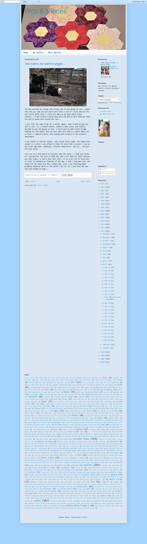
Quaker (31, 465)
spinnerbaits (29, 484)
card (55, 394)
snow (92, 482)
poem (87, 460)
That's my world (44, 493)
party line (63, 458)
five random (38, 415)
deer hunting (74, 406)
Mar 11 (108, 320)
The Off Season (105, 493)
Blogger (84, 517)
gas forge (89, 418)
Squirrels (79, 484)
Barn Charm (95, 382)
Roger (81, 470)
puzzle (119, 462)
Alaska (88, 377)
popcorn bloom (29, 462)
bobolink (30, 389)
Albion (97, 377)
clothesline (53, 399)
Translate (117, 103)
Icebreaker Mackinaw (39, 429)
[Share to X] (67, 175)
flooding (64, 415)
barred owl (28, 385)
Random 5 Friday (48, 468)
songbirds (105, 482)
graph (75, 422)
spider (116, 482)
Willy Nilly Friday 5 (78, 506)
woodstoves (50, 508)
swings (117, 489)
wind (96, 506)
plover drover (77, 460)
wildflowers (38, 506)
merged (117, 444)
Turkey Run (60, 498)
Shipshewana (60, 477)
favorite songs (66, 413)
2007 (103, 362)
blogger (86, 387)
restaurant (98, 468)
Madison (74, 441)
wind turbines (106, 506)
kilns (118, 434)
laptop (83, 436)
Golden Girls (93, 420)
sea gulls (70, 474)
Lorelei (65, 439)
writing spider (81, 508)
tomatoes (103, 496)
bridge (97, 389)
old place (28, 455)
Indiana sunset (43, 431)
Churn (103, 397)
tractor (27, 498)
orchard (56, 455)
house (114, 427)
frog (57, 418)
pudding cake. (85, 462)
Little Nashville (103, 436)
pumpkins (97, 462)
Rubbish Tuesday (76, 472)
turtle (98, 498)
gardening (77, 418)
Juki (77, 434)
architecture (69, 380)
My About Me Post (107, 114)
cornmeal (80, 401)
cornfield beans (69, 401)
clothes (41, 399)
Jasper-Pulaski (45, 434)
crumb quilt (104, 404)
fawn (76, 413)
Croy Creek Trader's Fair (73, 404)
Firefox (91, 413)
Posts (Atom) (43, 185)
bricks (90, 389)
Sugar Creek (105, 486)
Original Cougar (68, 455)
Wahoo (99, 501)
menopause (109, 444)
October (106, 241)
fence (83, 413)
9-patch (41, 377)
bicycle (74, 385)
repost (89, 468)
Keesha (109, 434)
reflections (79, 468)
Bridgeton (108, 390)
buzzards (116, 392)
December (107, 234)
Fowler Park (107, 415)
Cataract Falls (73, 394)
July (105, 251)
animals (116, 377)
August (106, 247)
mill (49, 446)
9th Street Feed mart (54, 377)
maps (67, 444)
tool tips (115, 496)
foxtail (117, 415)
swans (88, 489)
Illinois (53, 429)
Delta (85, 406)
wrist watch (69, 508)
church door (94, 397)
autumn (119, 380)
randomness (65, 468)
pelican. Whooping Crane (105, 458)
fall (116, 411)
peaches (91, 458)
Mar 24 (108, 288)
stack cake (109, 484)
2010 (103, 352)
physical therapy (63, 460)
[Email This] (63, 175)
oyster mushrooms (109, 455)
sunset (69, 489)
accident (78, 377)
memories (98, 444)
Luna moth (31, 441)
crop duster (58, 404)
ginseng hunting (57, 420)
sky (68, 479)
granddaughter (56, 422)
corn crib (57, 401)
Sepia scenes (89, 475)
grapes (68, 422)
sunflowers (47, 489)
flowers (74, 416)
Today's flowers (79, 496)
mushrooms (66, 448)
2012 (103, 228)
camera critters (32, 394)
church (81, 397)
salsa (102, 472)
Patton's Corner (78, 458)
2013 (103, 224)
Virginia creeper (66, 501)
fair (99, 411)
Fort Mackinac (95, 415)
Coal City (84, 399)
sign (87, 477)
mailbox (89, 441)
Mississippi (58, 446)
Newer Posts (30, 181)
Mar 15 (108, 317)
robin (45, 470)
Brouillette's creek (39, 392)
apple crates (39, 380)
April (105, 261)
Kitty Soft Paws (40, 436)
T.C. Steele (38, 491)
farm (42, 413)
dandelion (40, 406)
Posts (103, 170)
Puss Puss (108, 462)
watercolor (109, 501)
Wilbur (112, 503)
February (107, 345)
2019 (103, 204)
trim (44, 498)
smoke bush (81, 482)
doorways (70, 408)
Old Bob (103, 453)
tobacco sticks (64, 496)
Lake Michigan (65, 436)
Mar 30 (108, 271)
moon (84, 446)
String (59, 486)
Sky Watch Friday (114, 479)
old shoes (38, 455)
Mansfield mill (45, 444)
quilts (88, 465)
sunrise (59, 489)
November (107, 237)
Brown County (55, 392)
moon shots (94, 446)
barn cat (85, 382)
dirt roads (108, 406)
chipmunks (57, 397)
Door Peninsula (50, 408)
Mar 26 (108, 281)
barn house (107, 382)
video (37, 500)
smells (70, 482)
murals (44, 448)
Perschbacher (32, 460)
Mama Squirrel (100, 441)
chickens (119, 394)
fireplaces (101, 413)
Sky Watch (76, 479)
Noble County (102, 450)
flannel (47, 415)
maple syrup (57, 444)
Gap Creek (66, 418)
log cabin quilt (42, 439)
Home (26, 52)
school (49, 474)
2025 (103, 184)
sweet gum (98, 489)
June (105, 254)
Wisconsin (28, 508)
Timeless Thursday (30, 496)
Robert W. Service (33, 470)
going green (70, 420)
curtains (30, 406)
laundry (90, 436)
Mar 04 (108, 330)
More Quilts (54, 52)
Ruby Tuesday (91, 472)
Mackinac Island (62, 441)
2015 (103, 217)
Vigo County (54, 501)
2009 (103, 355)
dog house (119, 406)
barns (116, 382)
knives (53, 436)
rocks (62, 470)
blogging (96, 387)
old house (114, 453)
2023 (103, 190)
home (50, 427)
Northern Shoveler (34, 453)
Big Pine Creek (84, 385)
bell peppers (54, 385)
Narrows (106, 448)
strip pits (82, 487)
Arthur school (90, 380)
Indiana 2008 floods (97, 429)
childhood (32, 397)
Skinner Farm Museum (49, 479)
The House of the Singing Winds (85, 493)
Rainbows (35, 468)
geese (100, 418)
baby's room (63, 382)
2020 (103, 201)
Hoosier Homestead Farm (76, 427)
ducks (38, 411)
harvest (94, 424)
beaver (37, 385)
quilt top (61, 465)
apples (50, 380)
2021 (103, 197)
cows (38, 404)
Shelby (50, 477)
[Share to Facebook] (69, 175)
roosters (116, 470)
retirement (108, 468)
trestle (37, 498)
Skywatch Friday (36, 482)
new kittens (46, 450)
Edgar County (69, 411)
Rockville (70, 470)
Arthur (80, 380)
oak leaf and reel (76, 453)
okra (87, 453)
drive (120, 408)
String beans (69, 486)
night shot (76, 450)
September (107, 244)
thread (117, 493)
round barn (45, 472)
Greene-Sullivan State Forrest (39, 424)
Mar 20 (108, 303)
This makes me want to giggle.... (45, 63)
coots (35, 401)
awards (31, 382)
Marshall (75, 444)
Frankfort (28, 418)
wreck (60, 508)
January (106, 348)
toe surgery (92, 496)
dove (93, 408)
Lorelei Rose (105, 111)
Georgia (36, 420)
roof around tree (94, 470)
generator (28, 420)
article (101, 380)
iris (81, 432)
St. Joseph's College (95, 484)
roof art (106, 470)
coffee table (95, 399)
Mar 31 (108, 267)
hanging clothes (68, 424)
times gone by (44, 496)
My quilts (38, 52)
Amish (105, 378)
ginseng (45, 420)
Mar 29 (108, 274)
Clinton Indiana (30, 399)
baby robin (52, 382)
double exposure (83, 408)
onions (47, 455)
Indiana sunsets (58, 431)
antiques (28, 380)
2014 (103, 221)
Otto (79, 455)
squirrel (69, 484)
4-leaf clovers (30, 377)
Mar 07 (108, 327)
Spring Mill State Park (54, 484)
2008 (103, 359)
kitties (27, 436)
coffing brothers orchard (111, 399)
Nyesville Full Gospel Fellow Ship (55, 453)
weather (119, 501)
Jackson (104, 431)
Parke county (48, 458)
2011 (103, 231)
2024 (103, 187)
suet (95, 486)
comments (27, 401)
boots (56, 389)
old (94, 453)
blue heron (108, 387)
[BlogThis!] (65, 175)
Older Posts (86, 181)
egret (80, 411)
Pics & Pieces (46, 11)
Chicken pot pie (107, 394)
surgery (80, 489)
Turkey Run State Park (75, 498)
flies (55, 415)
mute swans (95, 448)
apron (58, 380)
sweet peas (108, 489)
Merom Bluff (29, 446)
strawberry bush (47, 486)
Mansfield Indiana (30, 444)
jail (113, 431)
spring (39, 484)
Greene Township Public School (112, 422)
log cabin (28, 439)
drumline (30, 411)
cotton (89, 401)
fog (86, 415)
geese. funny (114, 418)
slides (62, 482)
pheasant (43, 460)
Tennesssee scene (84, 491)
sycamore (27, 491)
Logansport (55, 439)
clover (75, 399)
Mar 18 (108, 306)
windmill (117, 506)
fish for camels (114, 413)
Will (48, 506)
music (76, 448)
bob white (119, 387)
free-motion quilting (43, 418)
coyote (47, 404)
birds (119, 385)
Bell (44, 385)
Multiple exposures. (31, 448)
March (105, 264)
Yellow (91, 508)
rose (26, 472)
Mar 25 (108, 284)
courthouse (108, 401)
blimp (59, 387)
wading (92, 501)
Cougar (97, 401)
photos (52, 460)
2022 (103, 194)
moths (111, 446)
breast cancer (78, 389)
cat (62, 394)
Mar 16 (108, 313)
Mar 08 (108, 323)
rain (26, 468)
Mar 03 (108, 334)
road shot (119, 468)
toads (54, 496)
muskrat (84, 448)
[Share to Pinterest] (71, 175)
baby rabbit (42, 382)
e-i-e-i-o (47, 411)
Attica (110, 380)
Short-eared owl (75, 477)
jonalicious (68, 434)
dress (112, 408)
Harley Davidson (83, 424)
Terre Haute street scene (102, 491)
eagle (56, 411)
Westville (87, 503)
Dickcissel (97, 406)
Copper (44, 402)
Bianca (65, 385)
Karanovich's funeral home (93, 434)
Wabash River (81, 501)
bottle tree (65, 389)
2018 (103, 207)
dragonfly (102, 408)
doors (61, 408)
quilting (74, 465)
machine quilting (45, 442)
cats (83, 394)
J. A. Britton (93, 431)
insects (71, 432)
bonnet (39, 389)
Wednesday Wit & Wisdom (58, 503)
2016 (103, 214)
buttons (106, 392)
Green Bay (83, 422)
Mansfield (114, 442)
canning (47, 394)
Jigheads (58, 434)
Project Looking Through (67, 462)
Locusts (116, 436)
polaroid (108, 460)
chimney (47, 397)
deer (48, 406)
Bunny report (80, 392)
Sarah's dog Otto (35, 474)
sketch (37, 479)
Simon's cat (97, 477)
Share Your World (38, 477)
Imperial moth (67, 429)
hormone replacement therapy (98, 427)
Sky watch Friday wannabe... (92, 479)
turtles (107, 498)
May (104, 258)
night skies (90, 450)
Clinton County (114, 397)
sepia (79, 474)
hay (111, 424)
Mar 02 (108, 337)
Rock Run (54, 470)
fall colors (30, 413)
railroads (115, 465)
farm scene (52, 413)
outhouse (90, 455)
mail (81, 441)
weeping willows (75, 503)
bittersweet (34, 387)
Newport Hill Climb (60, 450)
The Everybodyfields (62, 493)
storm (36, 486)
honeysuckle (60, 427)
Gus (56, 425)
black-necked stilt (47, 387)
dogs (29, 408)
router (56, 472)
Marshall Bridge (86, 444)
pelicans (119, 458)
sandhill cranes (115, 472)
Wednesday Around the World (37, 503)
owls (98, 455)
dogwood (38, 408)
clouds (64, 399)
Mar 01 (108, 340)
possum (40, 462)
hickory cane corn (39, 427)
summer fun (35, 489)
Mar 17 (108, 310)
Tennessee (52, 491)
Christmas (68, 397)
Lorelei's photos (116, 439)
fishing (27, 415)
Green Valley (94, 422)
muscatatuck (55, 448)
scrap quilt (58, 474)
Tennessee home (68, 491)
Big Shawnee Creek (99, 385)
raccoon (104, 465)
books (46, 390)
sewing (114, 475)
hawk (102, 425)
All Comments (107, 174)
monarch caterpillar (72, 446)
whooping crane (100, 503)
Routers (63, 472)
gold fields (81, 420)
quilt (40, 465)
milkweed (41, 446)
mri (118, 446)
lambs (75, 436)
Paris (36, 458)
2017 (103, 211)
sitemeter (28, 479)
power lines (50, 462)
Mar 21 (108, 294)
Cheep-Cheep (94, 394)
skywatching (51, 482)
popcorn (117, 460)
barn (73, 382)
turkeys (89, 498)
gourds (30, 422)
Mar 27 (108, 277)
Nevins (114, 448)
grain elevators (42, 422)
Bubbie (67, 392)
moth (103, 446)
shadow (27, 477)
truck (51, 498)
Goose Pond (118, 420)
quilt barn (50, 465)
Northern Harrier (115, 450)
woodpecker (38, 508)
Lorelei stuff (103, 439)
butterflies (93, 392)
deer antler (60, 406)
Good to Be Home (105, 420)
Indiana (79, 429)
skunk (61, 479)
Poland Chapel (97, 460)
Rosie (33, 472)
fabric (89, 411)
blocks (77, 387)
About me (69, 377)
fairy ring (107, 411)
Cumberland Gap (117, 404)
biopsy (110, 385)
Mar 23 (108, 291)
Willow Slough (59, 506)
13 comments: (53, 175)
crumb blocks (90, 404)
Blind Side (68, 387)
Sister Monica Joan (112, 477)
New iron (35, 450)
